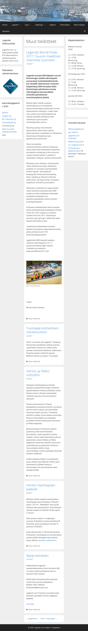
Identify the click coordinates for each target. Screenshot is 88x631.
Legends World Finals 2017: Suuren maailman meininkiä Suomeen (43, 56)
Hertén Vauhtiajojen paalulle (40, 487)
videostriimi (51, 540)
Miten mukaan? (79, 25)
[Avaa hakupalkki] (85, 31)
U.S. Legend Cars (75, 145)
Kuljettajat (39, 25)
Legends (15, 25)
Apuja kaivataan (37, 555)
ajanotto (41, 540)
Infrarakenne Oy (9, 122)
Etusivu (5, 25)
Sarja (27, 25)
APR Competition (75, 129)
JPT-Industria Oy (9, 119)
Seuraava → (52, 618)
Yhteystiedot (65, 25)
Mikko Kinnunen (75, 141)
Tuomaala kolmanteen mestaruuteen (42, 330)
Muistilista (6, 31)
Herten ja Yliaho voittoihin (37, 373)
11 (45, 618)
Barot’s (5, 112)
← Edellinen (31, 618)
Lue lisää (30, 604)
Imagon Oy (6, 116)
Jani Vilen (72, 132)
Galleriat (53, 25)
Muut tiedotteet (34, 319)
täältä (15, 60)
